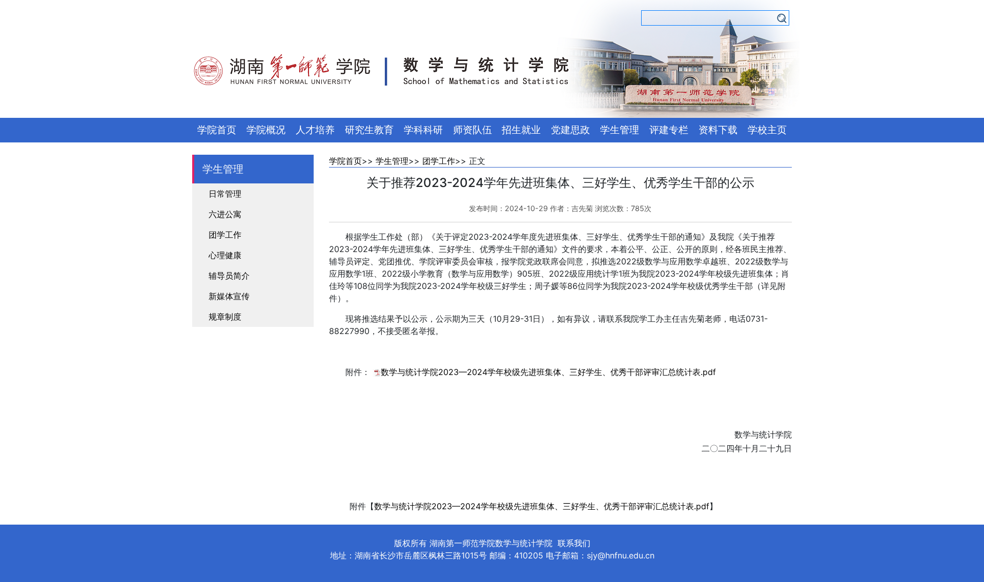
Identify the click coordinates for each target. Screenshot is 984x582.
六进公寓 (225, 214)
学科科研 (423, 130)
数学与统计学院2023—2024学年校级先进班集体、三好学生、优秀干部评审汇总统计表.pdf (548, 372)
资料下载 (718, 130)
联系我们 (574, 543)
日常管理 (225, 194)
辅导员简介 (229, 276)
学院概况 (266, 130)
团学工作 (225, 235)
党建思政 (570, 130)
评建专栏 (668, 130)
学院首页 (216, 130)
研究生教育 (369, 130)
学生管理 (619, 130)
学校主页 (767, 130)
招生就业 (521, 130)
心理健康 (225, 255)
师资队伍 (472, 130)
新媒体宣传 (229, 296)
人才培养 (315, 130)
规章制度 (225, 316)
